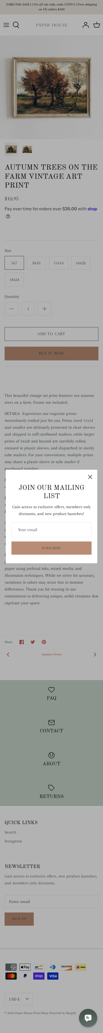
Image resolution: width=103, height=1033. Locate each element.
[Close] (90, 477)
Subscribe (51, 548)
